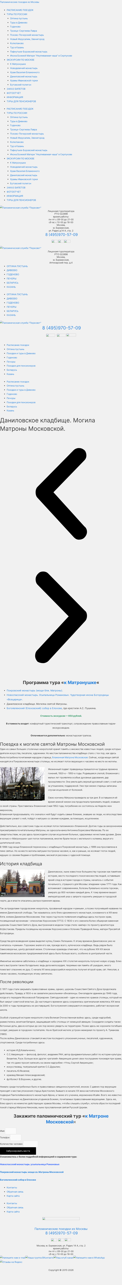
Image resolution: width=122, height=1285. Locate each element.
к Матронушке (80, 682)
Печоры (11, 361)
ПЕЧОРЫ (11, 278)
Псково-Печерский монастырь (27, 35)
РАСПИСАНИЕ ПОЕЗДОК (20, 10)
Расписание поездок (18, 345)
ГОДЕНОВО (13, 274)
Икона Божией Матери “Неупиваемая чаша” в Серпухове (41, 55)
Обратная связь (15, 1191)
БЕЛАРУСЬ (12, 282)
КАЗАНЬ (11, 287)
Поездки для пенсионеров (21, 365)
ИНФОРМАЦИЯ (15, 97)
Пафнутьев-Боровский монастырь (28, 51)
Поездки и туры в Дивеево (21, 353)
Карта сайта (13, 1195)
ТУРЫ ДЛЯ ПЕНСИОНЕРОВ (21, 101)
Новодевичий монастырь (23, 68)
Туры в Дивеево (18, 22)
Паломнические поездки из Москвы (19, 2)
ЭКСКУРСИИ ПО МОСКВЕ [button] (20, 59)
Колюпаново (17, 43)
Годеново (15, 26)
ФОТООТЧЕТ (14, 93)
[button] (61, 494)
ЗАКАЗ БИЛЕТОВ (16, 88)
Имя (2, 1131)
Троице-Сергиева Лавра (23, 30)
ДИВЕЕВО (12, 270)
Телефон (5, 1137)
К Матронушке (18, 64)
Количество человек (11, 1144)
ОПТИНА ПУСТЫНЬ (17, 266)
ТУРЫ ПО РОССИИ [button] (17, 14)
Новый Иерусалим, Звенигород (27, 39)
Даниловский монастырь (23, 76)
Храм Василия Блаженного (25, 72)
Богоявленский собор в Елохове (18, 1179)
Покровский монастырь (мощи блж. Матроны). (35, 690)
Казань (10, 374)
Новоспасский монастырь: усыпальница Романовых (30, 1164)
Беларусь (12, 369)
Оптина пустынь (19, 18)
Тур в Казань (17, 47)
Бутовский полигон (20, 84)
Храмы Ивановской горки (24, 80)
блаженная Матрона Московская (70, 757)
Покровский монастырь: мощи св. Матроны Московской (32, 1172)
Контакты (12, 1187)
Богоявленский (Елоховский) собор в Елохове (34, 708)
